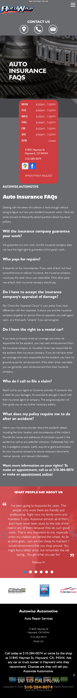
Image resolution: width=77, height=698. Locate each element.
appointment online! (37, 474)
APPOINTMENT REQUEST (38, 175)
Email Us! (39, 641)
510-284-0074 (33, 159)
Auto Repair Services (39, 618)
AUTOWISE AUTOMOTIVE (20, 186)
